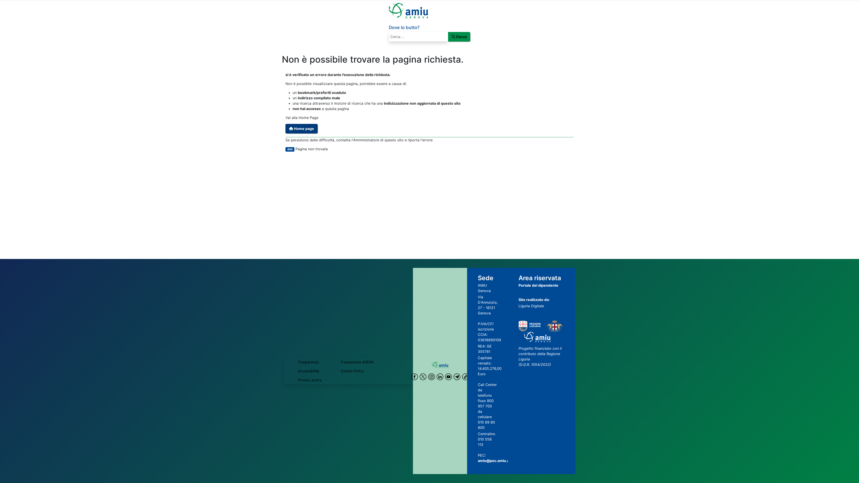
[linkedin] (440, 376)
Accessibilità (308, 371)
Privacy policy (310, 380)
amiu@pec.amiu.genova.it (500, 460)
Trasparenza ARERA (357, 362)
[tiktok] (465, 376)
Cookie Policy (352, 371)
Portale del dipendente (538, 285)
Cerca (461, 36)
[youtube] (448, 376)
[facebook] (414, 376)
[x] (423, 376)
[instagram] (431, 376)
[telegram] (457, 376)
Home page (303, 128)
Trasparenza (308, 362)
